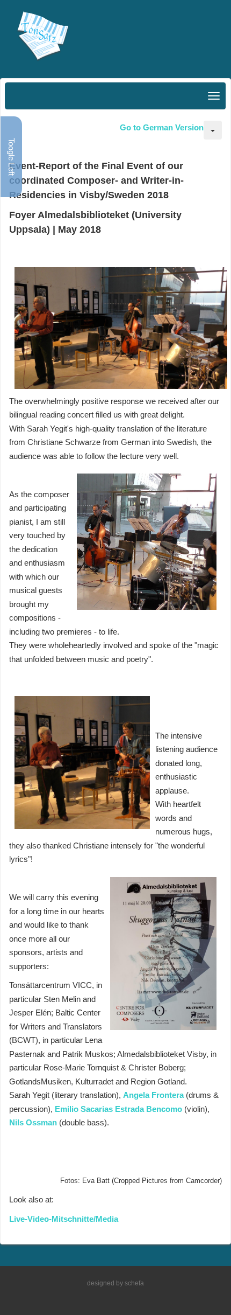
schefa (134, 1283)
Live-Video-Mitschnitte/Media (63, 1218)
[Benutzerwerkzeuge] (213, 130)
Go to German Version (162, 127)
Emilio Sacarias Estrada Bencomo (118, 1109)
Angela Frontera (153, 1095)
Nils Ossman (33, 1122)
